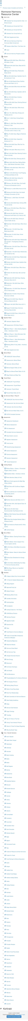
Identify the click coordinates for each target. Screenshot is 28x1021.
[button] (1, 1)
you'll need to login (20, 1014)
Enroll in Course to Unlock (14, 1016)
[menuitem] (1, 3)
